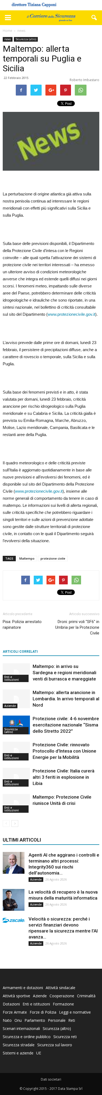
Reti (71, 1020)
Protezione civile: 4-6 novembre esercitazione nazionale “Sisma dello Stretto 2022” (66, 725)
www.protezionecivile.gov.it (71, 314)
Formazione (63, 1004)
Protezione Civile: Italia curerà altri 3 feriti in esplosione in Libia (63, 777)
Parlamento (34, 1020)
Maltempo (27, 558)
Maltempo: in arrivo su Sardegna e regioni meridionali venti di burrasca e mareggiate (64, 673)
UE (38, 1053)
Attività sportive (16, 995)
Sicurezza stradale (19, 1044)
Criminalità (86, 995)
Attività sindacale (60, 987)
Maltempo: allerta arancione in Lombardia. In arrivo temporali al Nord (66, 699)
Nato (7, 1020)
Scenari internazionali (21, 1028)
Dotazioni (11, 1004)
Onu (18, 1020)
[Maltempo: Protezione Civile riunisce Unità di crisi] (16, 803)
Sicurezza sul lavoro (54, 1044)
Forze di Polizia (43, 1012)
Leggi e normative (75, 1012)
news (7, 39)
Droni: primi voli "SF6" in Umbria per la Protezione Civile (77, 627)
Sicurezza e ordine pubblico (27, 1036)
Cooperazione (62, 995)
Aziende (10, 706)
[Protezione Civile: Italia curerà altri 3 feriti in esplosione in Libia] (16, 777)
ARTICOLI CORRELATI (20, 652)
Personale (57, 1020)
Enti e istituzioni (11, 678)
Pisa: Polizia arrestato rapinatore (22, 624)
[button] (94, 17)
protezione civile (53, 558)
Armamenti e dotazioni (23, 987)
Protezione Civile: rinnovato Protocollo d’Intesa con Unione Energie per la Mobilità (64, 751)
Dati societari (51, 1079)
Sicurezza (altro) (26, 39)
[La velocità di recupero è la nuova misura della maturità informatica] (13, 900)
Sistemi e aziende (18, 1053)
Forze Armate (15, 1012)
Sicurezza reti (65, 1036)
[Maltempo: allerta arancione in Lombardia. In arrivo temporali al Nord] (16, 698)
